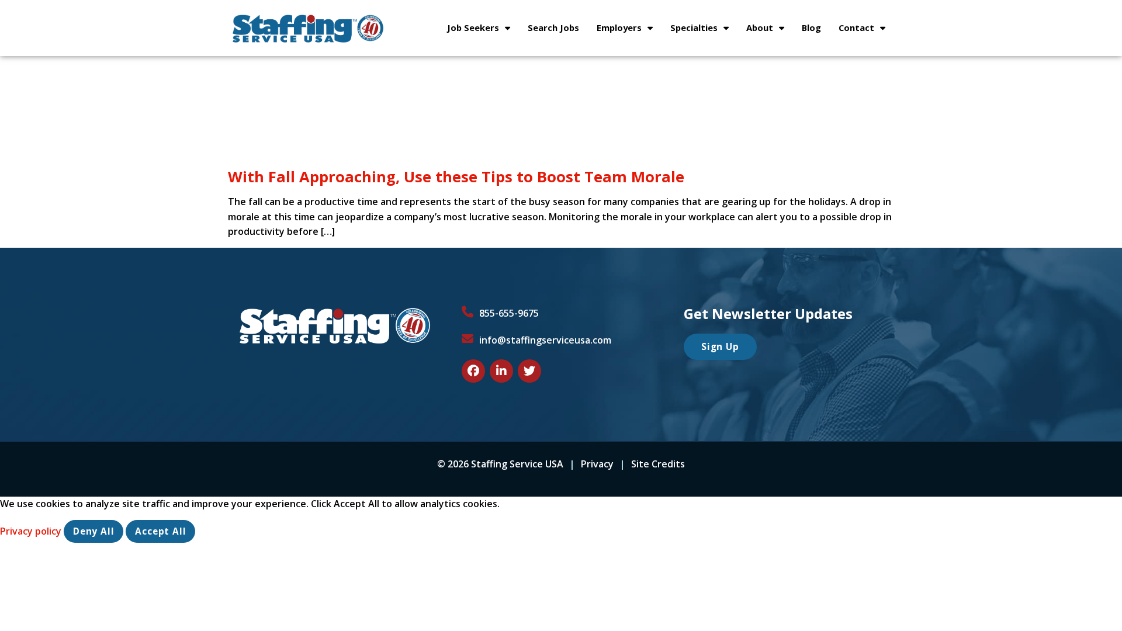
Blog (816, 30)
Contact (866, 30)
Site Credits (658, 463)
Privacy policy (32, 531)
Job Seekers (483, 30)
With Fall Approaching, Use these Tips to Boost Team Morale (456, 177)
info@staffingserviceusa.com (545, 340)
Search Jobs (558, 30)
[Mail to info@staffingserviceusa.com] (467, 339)
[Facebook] (473, 371)
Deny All (93, 531)
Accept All (160, 531)
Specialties (703, 30)
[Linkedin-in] (501, 371)
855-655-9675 (509, 313)
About (769, 30)
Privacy (597, 463)
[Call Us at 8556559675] (467, 312)
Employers (629, 30)
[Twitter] (529, 371)
